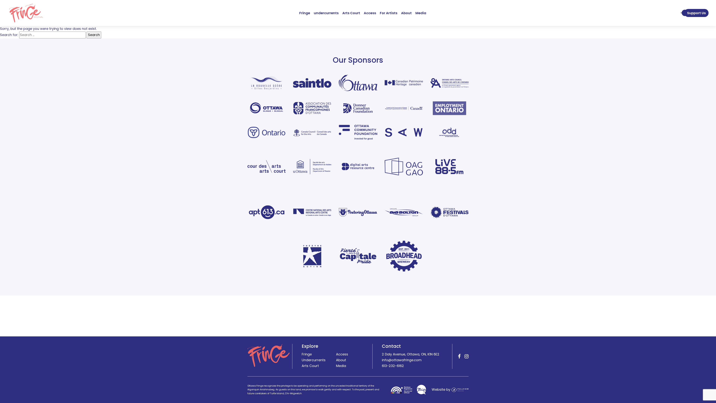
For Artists (388, 13)
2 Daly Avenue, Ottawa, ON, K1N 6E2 (410, 354)
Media (420, 13)
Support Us (696, 13)
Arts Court (351, 13)
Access (370, 13)
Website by (441, 389)
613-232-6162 (393, 365)
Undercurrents (314, 360)
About (406, 13)
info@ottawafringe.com (402, 360)
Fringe (304, 13)
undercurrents (326, 13)
